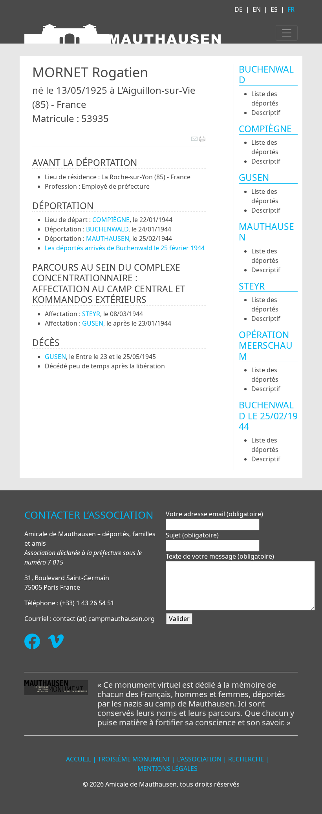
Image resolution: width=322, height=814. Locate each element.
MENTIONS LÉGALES (167, 768)
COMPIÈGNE (111, 219)
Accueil (78, 759)
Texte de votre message (220, 556)
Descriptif (265, 112)
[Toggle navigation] (287, 33)
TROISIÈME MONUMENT (134, 759)
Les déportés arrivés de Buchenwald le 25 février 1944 (125, 248)
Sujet (192, 535)
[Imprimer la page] (202, 138)
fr (291, 9)
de (238, 9)
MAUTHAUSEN (107, 238)
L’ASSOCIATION (199, 759)
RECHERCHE (246, 759)
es (274, 9)
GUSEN (92, 323)
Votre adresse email (214, 514)
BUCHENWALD (107, 229)
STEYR (91, 314)
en (256, 9)
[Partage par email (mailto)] (194, 138)
